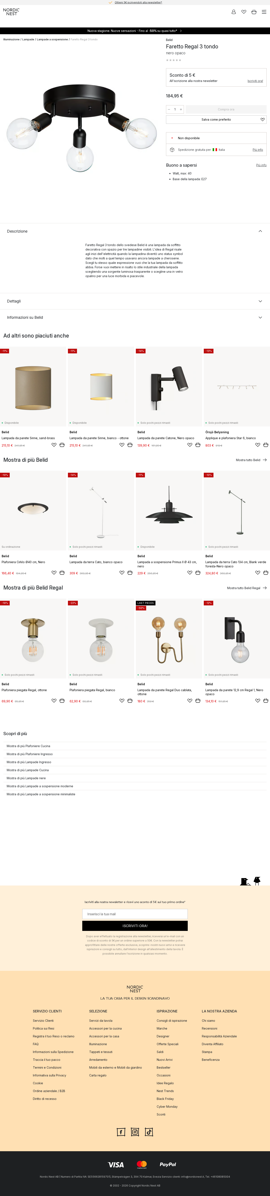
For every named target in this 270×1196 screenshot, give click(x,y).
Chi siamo (208, 1020)
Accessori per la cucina (105, 1028)
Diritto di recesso (45, 1099)
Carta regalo (98, 1075)
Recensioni (209, 1028)
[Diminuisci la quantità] (169, 109)
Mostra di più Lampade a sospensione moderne (40, 786)
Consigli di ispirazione (172, 1020)
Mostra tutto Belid (248, 460)
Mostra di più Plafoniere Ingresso (30, 754)
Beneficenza (211, 1059)
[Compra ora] (62, 444)
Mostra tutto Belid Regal (243, 588)
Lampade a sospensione (52, 39)
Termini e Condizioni (47, 1067)
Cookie (38, 1083)
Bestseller (163, 1067)
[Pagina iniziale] (11, 11)
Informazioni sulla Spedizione (53, 1052)
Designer (163, 1036)
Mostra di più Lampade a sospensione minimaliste (41, 794)
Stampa (207, 1052)
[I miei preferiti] (244, 12)
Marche (162, 1028)
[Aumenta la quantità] (181, 109)
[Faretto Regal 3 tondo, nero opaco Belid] (80, 125)
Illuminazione (11, 39)
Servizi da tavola (100, 1020)
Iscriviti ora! (255, 81)
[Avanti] (153, 126)
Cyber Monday (167, 1106)
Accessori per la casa (104, 1036)
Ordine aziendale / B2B (49, 1091)
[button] (173, 60)
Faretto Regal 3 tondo (84, 39)
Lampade (28, 39)
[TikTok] (149, 1131)
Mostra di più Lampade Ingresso (29, 762)
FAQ (36, 1044)
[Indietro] (7, 126)
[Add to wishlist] (54, 445)
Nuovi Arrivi (165, 1059)
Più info (258, 149)
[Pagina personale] (234, 12)
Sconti (161, 1114)
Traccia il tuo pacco (46, 1059)
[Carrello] (254, 12)
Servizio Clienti (43, 1020)
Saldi (160, 1052)
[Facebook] (121, 1131)
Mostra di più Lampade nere (26, 778)
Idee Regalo (165, 1083)
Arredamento (98, 1059)
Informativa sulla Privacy (49, 1075)
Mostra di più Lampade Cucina (28, 770)
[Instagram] (135, 1131)
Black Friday (165, 1099)
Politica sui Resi (43, 1028)
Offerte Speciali (167, 1044)
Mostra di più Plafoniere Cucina (28, 746)
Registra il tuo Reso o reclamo (53, 1036)
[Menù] (264, 12)
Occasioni (163, 1075)
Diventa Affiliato (212, 1044)
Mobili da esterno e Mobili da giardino (115, 1067)
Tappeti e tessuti (100, 1052)
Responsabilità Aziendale (219, 1036)
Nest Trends (165, 1091)
